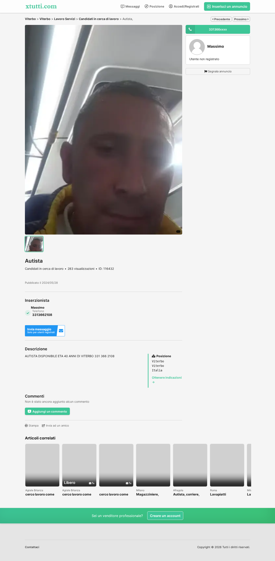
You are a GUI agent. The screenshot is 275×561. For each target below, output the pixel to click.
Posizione (156, 6)
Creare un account (165, 516)
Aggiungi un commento (49, 411)
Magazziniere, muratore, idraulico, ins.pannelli (151, 494)
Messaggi (132, 6)
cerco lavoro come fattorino (39, 494)
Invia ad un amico (57, 425)
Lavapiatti (218, 494)
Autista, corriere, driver (186, 494)
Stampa (33, 425)
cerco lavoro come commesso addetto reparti (77, 494)
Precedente (222, 19)
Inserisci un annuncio (229, 6)
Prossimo (240, 19)
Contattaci (32, 547)
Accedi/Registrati (186, 6)
